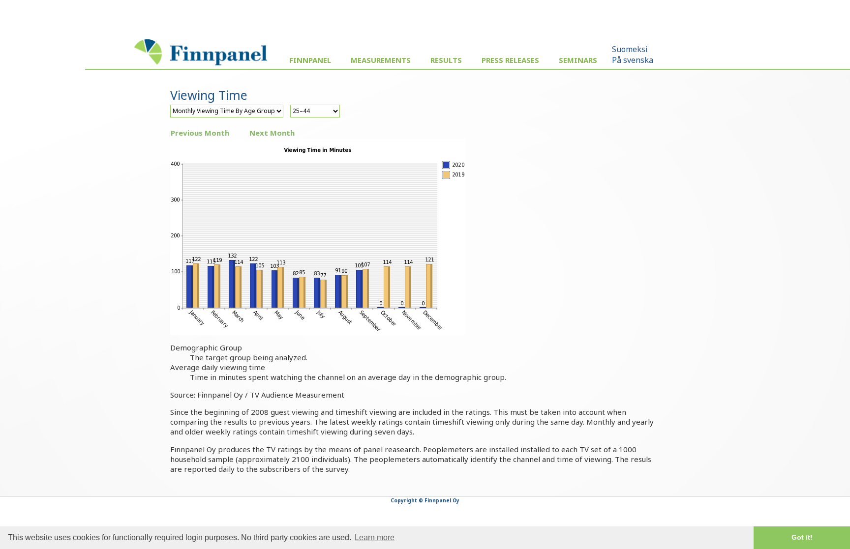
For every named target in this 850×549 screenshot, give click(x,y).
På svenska (632, 60)
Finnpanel (310, 60)
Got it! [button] (802, 537)
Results (446, 60)
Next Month (272, 133)
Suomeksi (630, 49)
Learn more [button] (375, 537)
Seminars (578, 60)
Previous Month (200, 133)
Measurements (381, 60)
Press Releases (510, 60)
